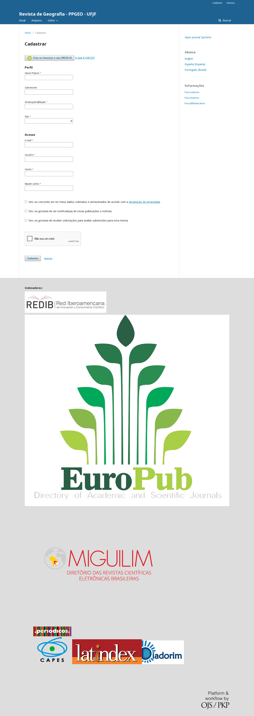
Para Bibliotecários (195, 103)
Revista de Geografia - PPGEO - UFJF (57, 14)
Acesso (231, 2)
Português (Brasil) (195, 70)
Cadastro (217, 2)
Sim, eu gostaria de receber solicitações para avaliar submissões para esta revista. (78, 220)
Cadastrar (32, 258)
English (189, 58)
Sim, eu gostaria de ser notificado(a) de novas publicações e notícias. (70, 211)
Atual (22, 20)
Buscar (226, 20)
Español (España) (195, 64)
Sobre (52, 20)
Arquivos (36, 20)
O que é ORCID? (85, 57)
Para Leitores (192, 92)
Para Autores (192, 97)
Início (28, 32)
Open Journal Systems (198, 37)
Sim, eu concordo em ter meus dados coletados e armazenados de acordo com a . (94, 202)
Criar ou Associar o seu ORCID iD (52, 57)
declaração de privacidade (144, 202)
